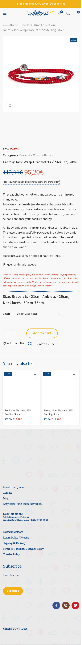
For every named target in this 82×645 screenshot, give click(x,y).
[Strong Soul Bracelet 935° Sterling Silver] (60, 388)
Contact (7, 492)
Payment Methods (13, 531)
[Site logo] (40, 13)
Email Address (11, 575)
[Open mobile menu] (5, 13)
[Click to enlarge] (10, 105)
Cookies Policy (11, 554)
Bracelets (25, 25)
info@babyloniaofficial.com (17, 517)
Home (14, 25)
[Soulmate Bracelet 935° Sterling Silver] (21, 388)
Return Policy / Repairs (16, 537)
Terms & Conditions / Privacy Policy (23, 548)
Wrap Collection (44, 25)
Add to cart (42, 333)
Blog (6, 498)
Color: (6, 314)
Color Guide (46, 343)
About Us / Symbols (14, 487)
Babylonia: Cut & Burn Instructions (23, 504)
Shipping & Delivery (14, 543)
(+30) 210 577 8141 (14, 514)
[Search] (68, 13)
